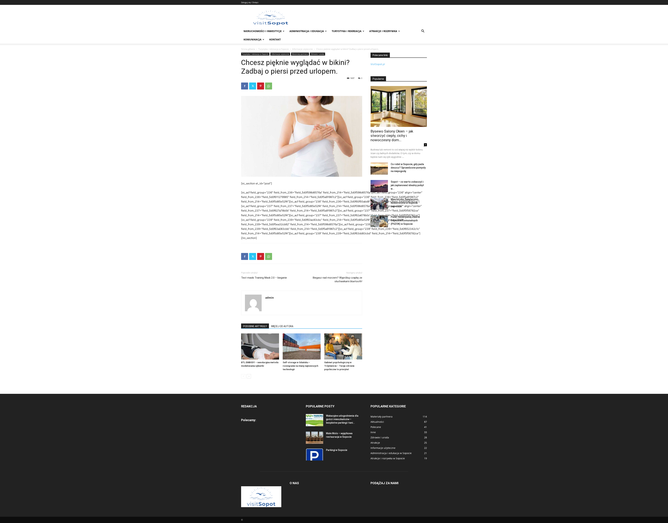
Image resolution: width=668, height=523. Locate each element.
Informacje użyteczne (302, 49)
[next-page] (249, 376)
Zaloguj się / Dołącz (249, 2)
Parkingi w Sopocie (336, 450)
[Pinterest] (260, 86)
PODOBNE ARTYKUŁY (255, 326)
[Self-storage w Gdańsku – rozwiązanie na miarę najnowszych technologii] (302, 346)
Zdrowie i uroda (317, 54)
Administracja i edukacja (306, 31)
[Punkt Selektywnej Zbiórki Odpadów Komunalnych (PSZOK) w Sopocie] (379, 221)
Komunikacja (252, 39)
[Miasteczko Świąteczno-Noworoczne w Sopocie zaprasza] (379, 204)
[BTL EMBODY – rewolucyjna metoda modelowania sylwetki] (260, 346)
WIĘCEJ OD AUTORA (282, 326)
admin (269, 297)
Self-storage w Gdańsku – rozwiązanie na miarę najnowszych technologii (300, 366)
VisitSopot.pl (378, 64)
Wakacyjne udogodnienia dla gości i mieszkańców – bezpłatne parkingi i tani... (342, 419)
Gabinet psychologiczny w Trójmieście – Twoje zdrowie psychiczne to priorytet (339, 366)
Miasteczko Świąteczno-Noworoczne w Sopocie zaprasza (405, 203)
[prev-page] (243, 376)
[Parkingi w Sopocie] (314, 454)
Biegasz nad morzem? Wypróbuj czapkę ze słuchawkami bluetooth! (337, 279)
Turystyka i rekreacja (346, 31)
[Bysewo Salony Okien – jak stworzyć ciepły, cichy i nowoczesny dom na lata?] (399, 106)
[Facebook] (244, 86)
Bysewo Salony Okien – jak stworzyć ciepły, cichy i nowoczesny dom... (392, 135)
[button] (423, 31)
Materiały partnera (300, 54)
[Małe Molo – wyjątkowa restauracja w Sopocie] (314, 438)
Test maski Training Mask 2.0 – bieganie (264, 277)
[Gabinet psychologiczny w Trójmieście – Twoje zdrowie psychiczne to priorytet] (343, 346)
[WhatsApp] (268, 86)
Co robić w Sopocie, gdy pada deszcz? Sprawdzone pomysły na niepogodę (408, 168)
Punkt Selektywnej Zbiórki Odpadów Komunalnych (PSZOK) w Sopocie (405, 220)
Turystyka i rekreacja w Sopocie (273, 49)
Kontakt (275, 39)
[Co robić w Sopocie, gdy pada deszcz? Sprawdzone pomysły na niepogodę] (379, 168)
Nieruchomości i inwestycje (263, 31)
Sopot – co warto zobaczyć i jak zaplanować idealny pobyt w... (407, 185)
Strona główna (248, 49)
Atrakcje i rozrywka (383, 31)
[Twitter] (252, 86)
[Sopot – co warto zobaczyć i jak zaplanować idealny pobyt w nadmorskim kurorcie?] (379, 186)
